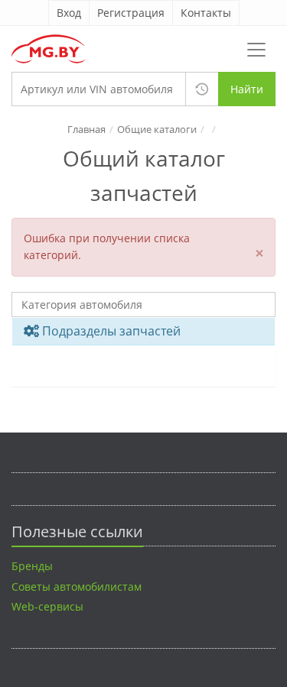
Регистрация (131, 12)
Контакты (206, 12)
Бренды (32, 566)
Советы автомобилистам (76, 586)
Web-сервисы (47, 606)
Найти (246, 89)
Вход (69, 12)
